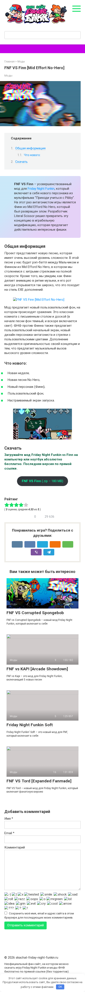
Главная (9, 61)
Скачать (21, 162)
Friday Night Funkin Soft (30, 724)
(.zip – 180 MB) (42, 481)
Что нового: (32, 155)
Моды (21, 61)
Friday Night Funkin (41, 189)
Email (9, 833)
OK (60, 986)
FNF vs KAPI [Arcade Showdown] (37, 668)
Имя (8, 819)
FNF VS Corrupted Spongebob (35, 612)
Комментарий (14, 847)
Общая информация (30, 148)
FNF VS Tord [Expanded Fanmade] (39, 780)
